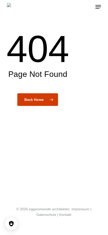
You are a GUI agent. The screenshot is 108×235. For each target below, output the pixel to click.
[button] (98, 6)
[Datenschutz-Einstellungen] (11, 223)
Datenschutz (46, 215)
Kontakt (65, 215)
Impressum (80, 209)
